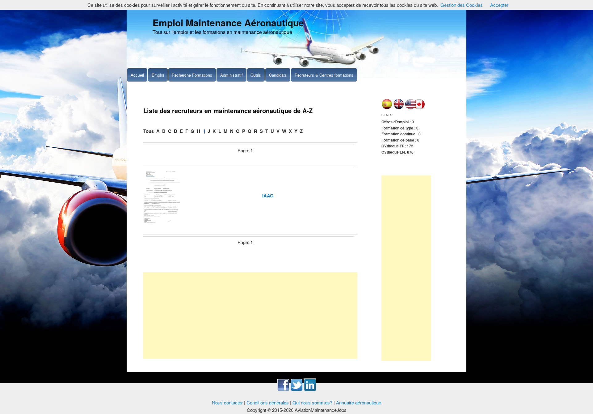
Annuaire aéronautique (358, 402)
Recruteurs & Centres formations (324, 75)
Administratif (231, 75)
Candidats (278, 75)
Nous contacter (227, 402)
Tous (148, 131)
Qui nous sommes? (312, 402)
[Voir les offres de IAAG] (162, 195)
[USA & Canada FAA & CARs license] (415, 108)
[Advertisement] (250, 315)
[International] (398, 108)
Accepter (499, 5)
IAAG (268, 195)
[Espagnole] (386, 108)
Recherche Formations (192, 75)
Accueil (137, 75)
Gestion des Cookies (461, 5)
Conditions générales (267, 402)
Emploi (158, 75)
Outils (255, 75)
